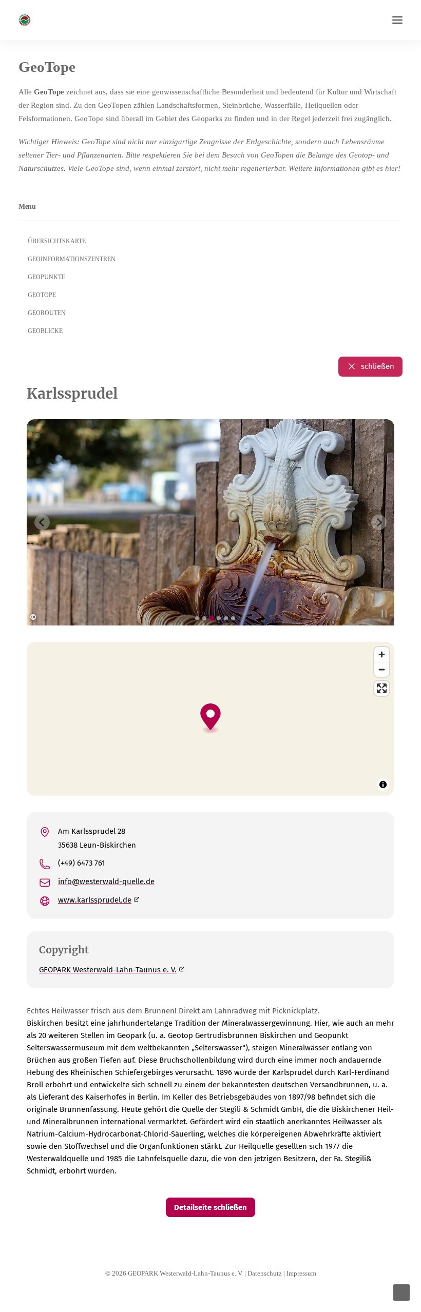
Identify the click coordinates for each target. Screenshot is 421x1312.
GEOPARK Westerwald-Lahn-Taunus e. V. (108, 969)
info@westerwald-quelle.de (106, 881)
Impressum (301, 1273)
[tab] (197, 618)
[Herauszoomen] (381, 669)
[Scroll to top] (401, 1291)
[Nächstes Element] (379, 522)
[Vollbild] (381, 688)
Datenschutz (264, 1273)
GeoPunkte (46, 277)
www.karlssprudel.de (94, 900)
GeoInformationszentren (72, 259)
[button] (397, 20)
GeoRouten (47, 313)
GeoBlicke (45, 331)
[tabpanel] (210, 522)
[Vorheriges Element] (42, 522)
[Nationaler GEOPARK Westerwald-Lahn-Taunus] (24, 20)
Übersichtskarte (57, 241)
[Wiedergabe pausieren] (384, 614)
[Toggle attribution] (383, 784)
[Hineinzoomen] (381, 654)
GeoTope (42, 295)
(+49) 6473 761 (81, 863)
